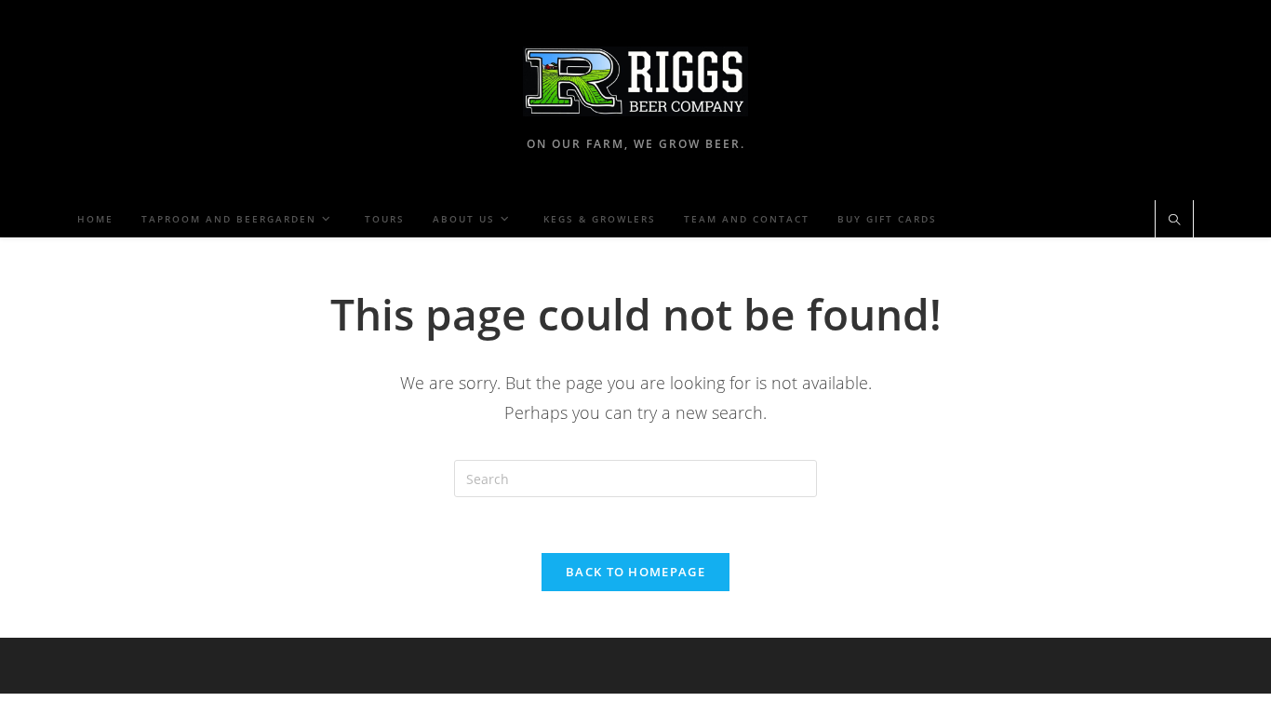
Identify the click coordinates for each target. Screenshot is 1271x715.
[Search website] (1174, 220)
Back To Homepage (635, 571)
